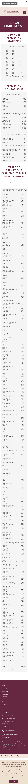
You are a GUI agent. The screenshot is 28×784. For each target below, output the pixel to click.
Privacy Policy (5, 707)
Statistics (4, 697)
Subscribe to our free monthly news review (14, 756)
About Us (4, 689)
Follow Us (4, 702)
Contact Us (5, 704)
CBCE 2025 (5, 699)
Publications (5, 691)
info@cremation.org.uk (12, 734)
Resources (5, 694)
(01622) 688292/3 (10, 731)
